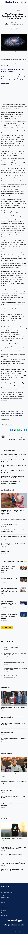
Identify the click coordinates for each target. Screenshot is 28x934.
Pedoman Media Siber (6, 892)
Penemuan (8, 424)
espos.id (3, 910)
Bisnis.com (4, 912)
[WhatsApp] (22, 925)
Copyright (4, 895)
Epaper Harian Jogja (16, 415)
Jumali (8, 436)
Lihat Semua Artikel (7, 627)
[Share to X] (15, 430)
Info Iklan (3, 902)
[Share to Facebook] (11, 430)
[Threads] (19, 925)
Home (8, 10)
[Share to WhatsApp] (18, 430)
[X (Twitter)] (9, 925)
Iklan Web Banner (5, 900)
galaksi (15, 63)
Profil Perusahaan (5, 897)
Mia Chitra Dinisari (13, 22)
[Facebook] (5, 925)
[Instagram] (12, 925)
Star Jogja (4, 915)
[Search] (22, 2)
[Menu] (2, 2)
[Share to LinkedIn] (22, 430)
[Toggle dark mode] (25, 2)
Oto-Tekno (13, 10)
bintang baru (5, 83)
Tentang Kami (4, 889)
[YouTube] (15, 925)
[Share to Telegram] (25, 430)
